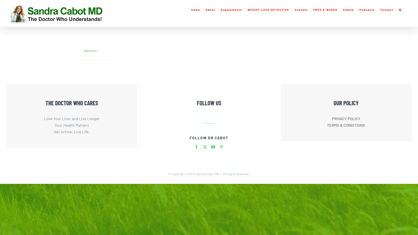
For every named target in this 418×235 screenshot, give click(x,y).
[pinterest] (221, 147)
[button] (400, 10)
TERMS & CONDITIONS (346, 125)
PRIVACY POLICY (346, 118)
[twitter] (205, 147)
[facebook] (197, 147)
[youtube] (213, 147)
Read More (90, 50)
